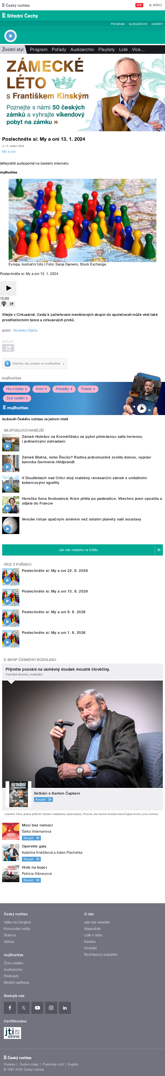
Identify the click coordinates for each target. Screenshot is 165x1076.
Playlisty (106, 49)
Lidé (123, 49)
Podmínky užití (53, 1064)
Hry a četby (15, 389)
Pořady (59, 49)
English (73, 1064)
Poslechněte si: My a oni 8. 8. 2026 (54, 612)
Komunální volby (17, 929)
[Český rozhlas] (16, 5)
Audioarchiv (138, 24)
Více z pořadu (18, 564)
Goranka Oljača (25, 330)
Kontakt (90, 948)
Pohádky (62, 389)
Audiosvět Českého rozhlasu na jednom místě (35, 419)
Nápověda (92, 929)
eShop (9, 942)
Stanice (10, 935)
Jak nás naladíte (97, 922)
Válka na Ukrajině (17, 922)
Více (138, 49)
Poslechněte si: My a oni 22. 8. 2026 (55, 570)
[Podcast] (4, 304)
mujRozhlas (11, 378)
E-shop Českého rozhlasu (30, 660)
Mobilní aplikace (16, 982)
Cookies (9, 1064)
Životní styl (13, 49)
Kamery (157, 24)
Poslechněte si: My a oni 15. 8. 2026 (55, 591)
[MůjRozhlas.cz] (8, 173)
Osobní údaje (29, 1064)
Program (117, 24)
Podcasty (11, 976)
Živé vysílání (15, 398)
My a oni (9, 152)
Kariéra (89, 942)
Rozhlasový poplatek (100, 954)
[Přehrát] (8, 288)
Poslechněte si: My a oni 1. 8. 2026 (54, 632)
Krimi (40, 389)
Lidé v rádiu (93, 935)
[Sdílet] (11, 304)
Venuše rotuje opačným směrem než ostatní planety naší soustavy (81, 519)
